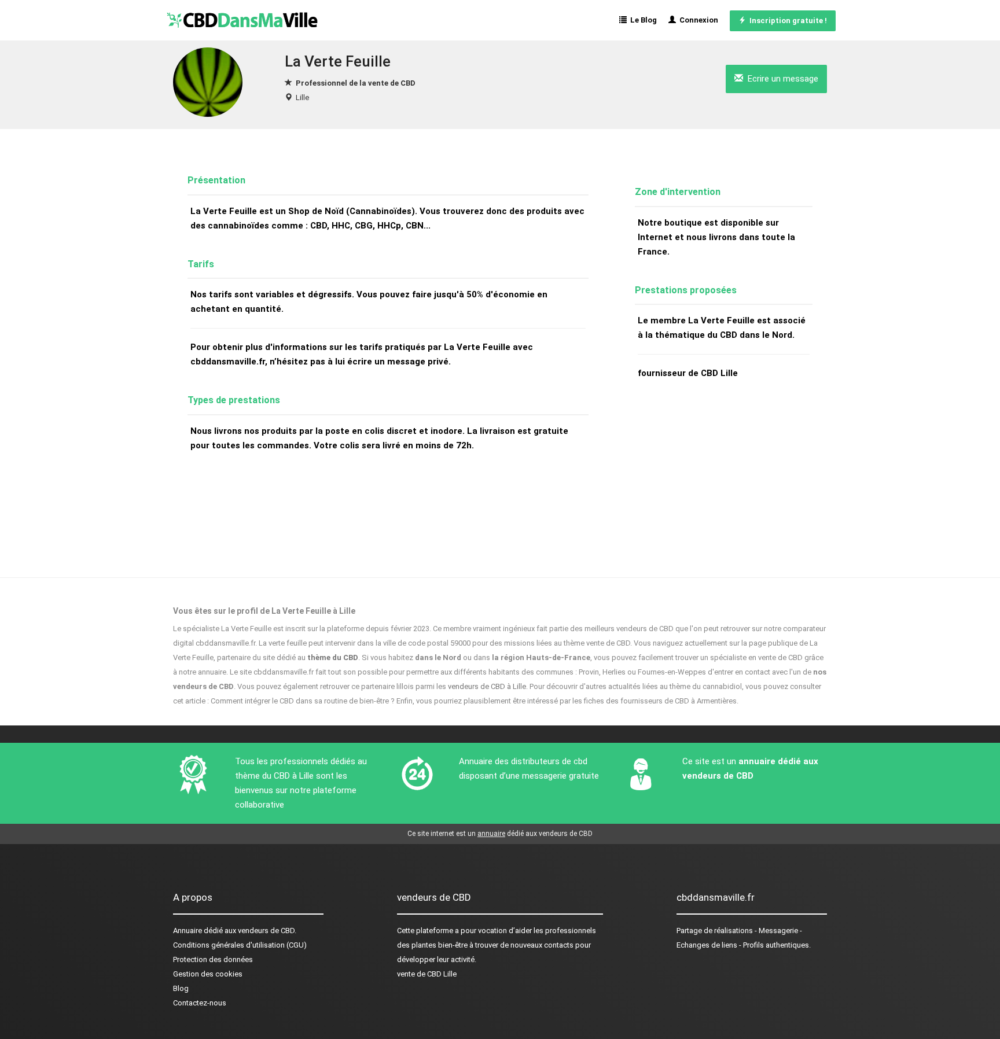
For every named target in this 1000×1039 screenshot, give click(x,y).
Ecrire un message (780, 78)
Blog (181, 988)
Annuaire (187, 930)
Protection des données (213, 959)
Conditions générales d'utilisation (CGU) (240, 945)
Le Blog (642, 20)
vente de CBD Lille (427, 974)
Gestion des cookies (207, 974)
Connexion (697, 20)
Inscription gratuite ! (786, 20)
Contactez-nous (199, 1003)
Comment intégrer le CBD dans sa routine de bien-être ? (303, 701)
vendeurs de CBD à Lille (487, 686)
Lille (302, 97)
